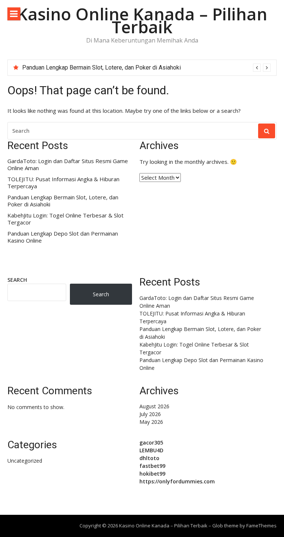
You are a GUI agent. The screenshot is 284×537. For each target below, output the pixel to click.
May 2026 (151, 421)
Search (17, 279)
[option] (146, 68)
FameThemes (261, 525)
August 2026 (154, 406)
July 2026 (150, 414)
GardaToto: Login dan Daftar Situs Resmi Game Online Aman (67, 165)
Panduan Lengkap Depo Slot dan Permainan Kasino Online (62, 237)
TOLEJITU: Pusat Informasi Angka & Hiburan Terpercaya (63, 183)
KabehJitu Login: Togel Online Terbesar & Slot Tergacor (65, 219)
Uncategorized (24, 460)
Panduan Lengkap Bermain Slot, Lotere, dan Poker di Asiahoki (101, 67)
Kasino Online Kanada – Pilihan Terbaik (142, 20)
